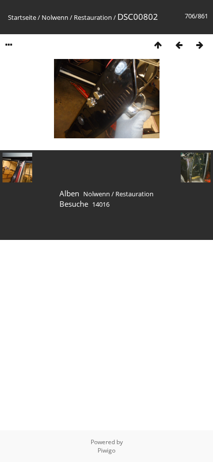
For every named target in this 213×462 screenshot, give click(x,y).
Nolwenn (55, 17)
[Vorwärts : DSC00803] (199, 45)
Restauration (93, 17)
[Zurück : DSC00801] (178, 45)
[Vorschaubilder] (158, 45)
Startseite (22, 17)
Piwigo (106, 450)
